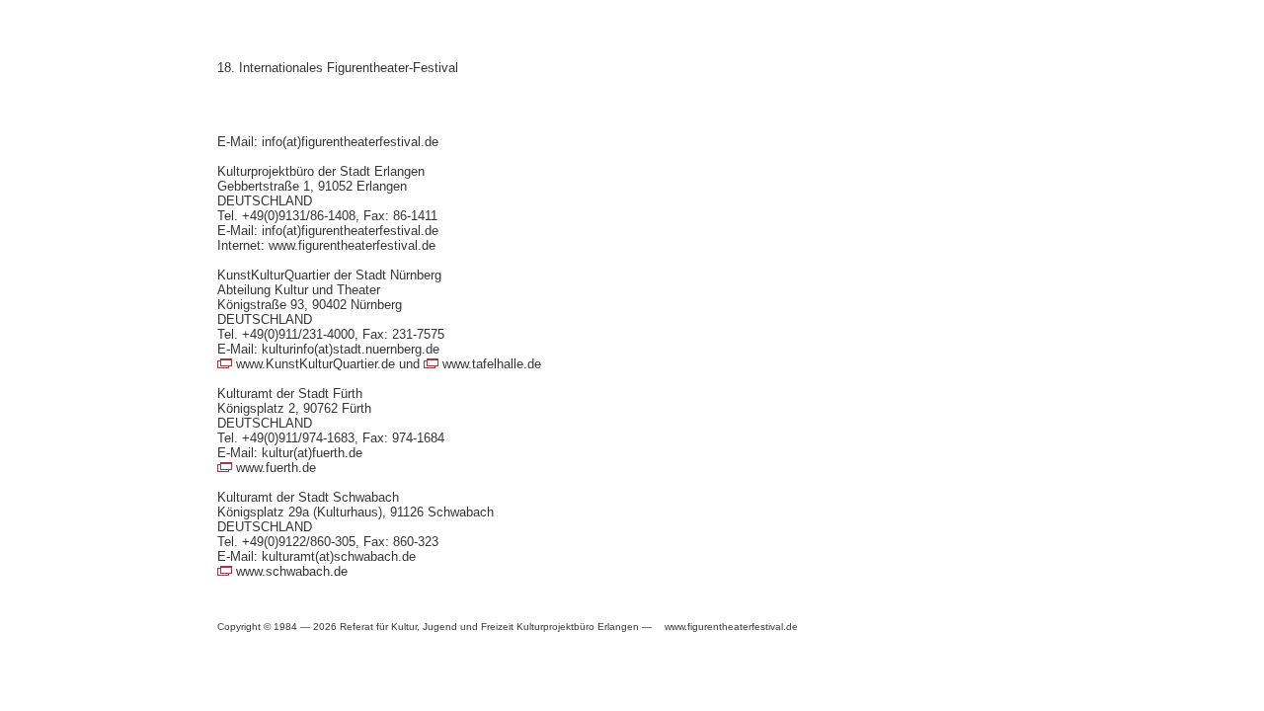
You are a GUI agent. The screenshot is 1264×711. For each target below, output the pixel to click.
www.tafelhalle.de (491, 363)
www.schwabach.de (292, 571)
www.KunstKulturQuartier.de (315, 363)
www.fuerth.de (276, 467)
